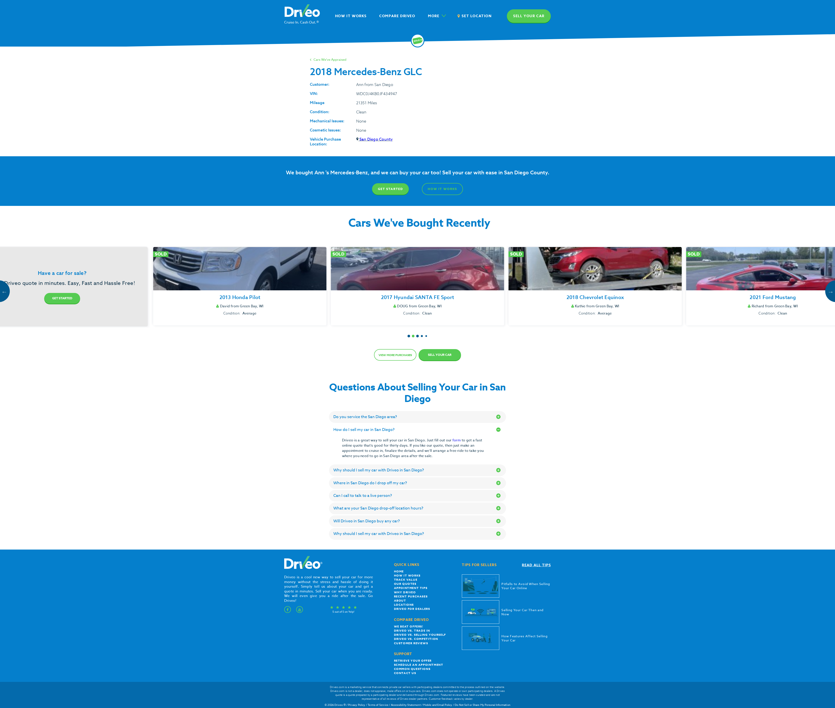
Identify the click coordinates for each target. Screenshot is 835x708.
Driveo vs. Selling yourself (420, 635)
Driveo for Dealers (412, 609)
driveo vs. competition (416, 639)
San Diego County (376, 139)
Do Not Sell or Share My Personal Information (482, 705)
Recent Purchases (411, 596)
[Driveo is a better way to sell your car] (302, 568)
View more (395, 355)
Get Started (390, 189)
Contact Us (405, 673)
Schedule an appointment (418, 665)
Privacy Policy (356, 705)
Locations (404, 605)
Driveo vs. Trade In (412, 630)
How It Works (442, 189)
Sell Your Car (439, 355)
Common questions (412, 669)
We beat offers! (408, 626)
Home (399, 571)
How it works (407, 575)
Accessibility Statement (406, 705)
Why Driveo (405, 592)
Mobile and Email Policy (437, 705)
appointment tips (411, 588)
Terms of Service (378, 705)
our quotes (405, 584)
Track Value (406, 580)
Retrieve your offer (413, 661)
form (457, 440)
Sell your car (528, 16)
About (400, 600)
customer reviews (411, 643)
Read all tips (536, 565)
